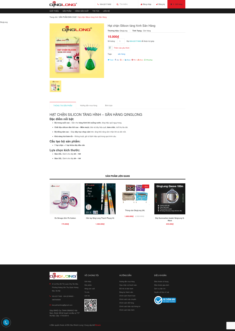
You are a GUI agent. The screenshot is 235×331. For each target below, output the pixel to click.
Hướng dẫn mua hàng (127, 281)
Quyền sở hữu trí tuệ (161, 292)
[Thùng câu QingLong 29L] (134, 195)
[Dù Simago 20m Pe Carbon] (65, 198)
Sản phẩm (67, 11)
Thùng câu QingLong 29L (135, 210)
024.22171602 (105, 4)
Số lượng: (112, 41)
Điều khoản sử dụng (161, 281)
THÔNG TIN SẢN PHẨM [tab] (62, 105)
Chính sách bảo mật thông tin (129, 306)
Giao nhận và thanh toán (128, 285)
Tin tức (95, 11)
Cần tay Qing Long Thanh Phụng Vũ (100, 218)
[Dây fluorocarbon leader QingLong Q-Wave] (169, 198)
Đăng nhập (147, 4)
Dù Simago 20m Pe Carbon (65, 218)
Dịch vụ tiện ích (159, 288)
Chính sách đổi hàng (126, 303)
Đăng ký (162, 4)
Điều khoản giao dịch (161, 285)
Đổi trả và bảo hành (126, 288)
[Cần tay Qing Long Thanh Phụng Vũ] (100, 198)
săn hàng (121, 54)
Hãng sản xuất (82, 11)
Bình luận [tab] (108, 105)
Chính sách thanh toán (127, 295)
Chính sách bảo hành (126, 310)
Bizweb (98, 325)
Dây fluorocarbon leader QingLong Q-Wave (169, 219)
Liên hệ (106, 11)
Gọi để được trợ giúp (140, 41)
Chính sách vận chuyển (127, 299)
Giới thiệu (54, 11)
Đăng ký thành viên (126, 292)
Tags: (110, 54)
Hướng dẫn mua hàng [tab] (88, 105)
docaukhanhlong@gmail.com (62, 305)
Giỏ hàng (177, 4)
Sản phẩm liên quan (117, 176)
